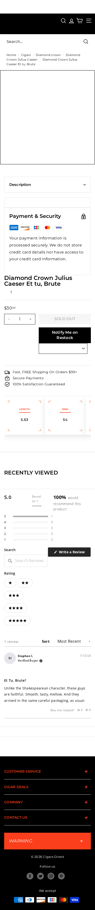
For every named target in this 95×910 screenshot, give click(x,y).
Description (20, 184)
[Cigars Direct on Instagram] (51, 876)
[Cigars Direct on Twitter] (40, 876)
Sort (46, 641)
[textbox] (26, 560)
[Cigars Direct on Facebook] (30, 876)
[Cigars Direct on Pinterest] (61, 876)
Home (11, 55)
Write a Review (74, 553)
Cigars (26, 55)
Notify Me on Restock (65, 335)
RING (65, 409)
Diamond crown (48, 55)
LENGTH (24, 409)
